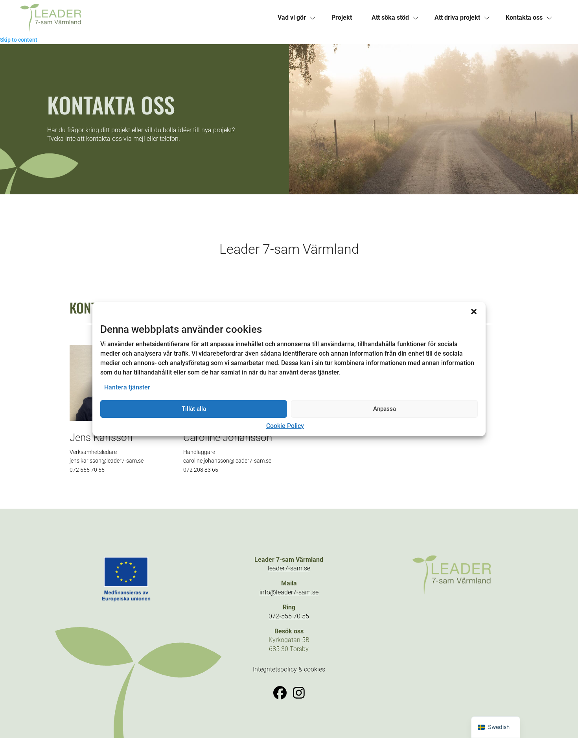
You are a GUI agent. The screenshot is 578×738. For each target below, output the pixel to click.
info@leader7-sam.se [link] (289, 592)
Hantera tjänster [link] (127, 387)
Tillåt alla (194, 408)
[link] (144, 18)
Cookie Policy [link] (285, 426)
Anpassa (384, 408)
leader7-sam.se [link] (289, 568)
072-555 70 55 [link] (289, 616)
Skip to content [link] (18, 40)
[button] (474, 311)
